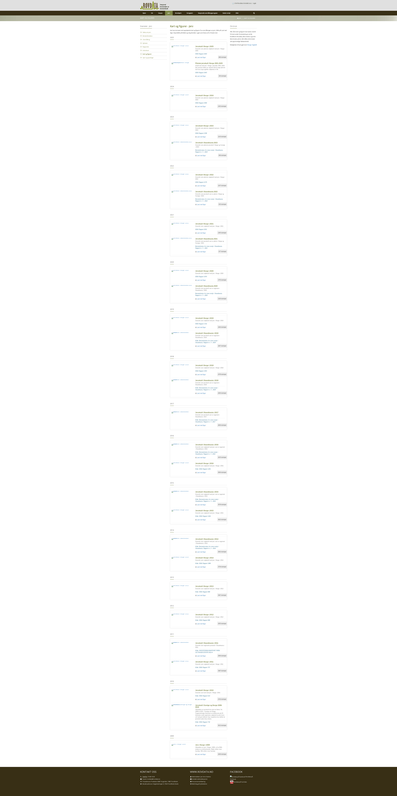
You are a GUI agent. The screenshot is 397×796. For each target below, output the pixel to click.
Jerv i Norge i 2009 (202, 745)
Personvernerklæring (198, 781)
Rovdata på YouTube (240, 782)
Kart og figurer (147, 54)
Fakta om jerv (147, 32)
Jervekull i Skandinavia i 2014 (206, 539)
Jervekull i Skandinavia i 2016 (206, 445)
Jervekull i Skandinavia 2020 (206, 286)
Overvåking (146, 39)
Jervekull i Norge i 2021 (204, 224)
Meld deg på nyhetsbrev (199, 784)
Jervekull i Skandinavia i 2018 (206, 380)
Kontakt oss (247, 3)
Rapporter (146, 47)
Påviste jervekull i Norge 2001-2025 (209, 63)
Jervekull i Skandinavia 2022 (206, 192)
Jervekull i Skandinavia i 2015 (206, 492)
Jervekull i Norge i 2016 (204, 463)
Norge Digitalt (252, 45)
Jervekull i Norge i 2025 (204, 46)
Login (254, 3)
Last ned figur (201, 57)
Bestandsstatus (147, 36)
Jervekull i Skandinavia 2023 (206, 143)
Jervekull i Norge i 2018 (204, 365)
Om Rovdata (239, 3)
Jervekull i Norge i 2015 (204, 510)
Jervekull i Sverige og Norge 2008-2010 (208, 706)
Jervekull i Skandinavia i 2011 (206, 643)
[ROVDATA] (149, 5)
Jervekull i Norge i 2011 (204, 662)
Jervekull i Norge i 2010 (204, 690)
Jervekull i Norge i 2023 (204, 126)
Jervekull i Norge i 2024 (204, 95)
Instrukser (146, 50)
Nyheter (145, 43)
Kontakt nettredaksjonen (199, 779)
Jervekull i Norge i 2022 (204, 175)
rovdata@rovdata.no (153, 779)
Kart (176, 784)
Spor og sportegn (148, 58)
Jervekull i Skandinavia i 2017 (206, 412)
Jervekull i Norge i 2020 (204, 271)
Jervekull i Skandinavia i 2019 (206, 333)
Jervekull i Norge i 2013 (204, 586)
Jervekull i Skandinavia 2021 (206, 239)
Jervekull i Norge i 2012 (204, 615)
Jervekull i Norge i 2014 (204, 558)
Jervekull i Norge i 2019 (204, 318)
